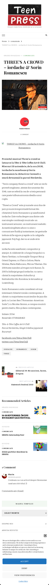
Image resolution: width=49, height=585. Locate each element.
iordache (8, 349)
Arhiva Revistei (10, 530)
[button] (45, 535)
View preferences (24, 575)
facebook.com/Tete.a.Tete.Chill (16, 338)
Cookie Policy (23, 581)
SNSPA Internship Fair (13, 435)
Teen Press (24, 129)
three (6, 354)
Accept (24, 561)
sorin (33, 349)
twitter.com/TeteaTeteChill (15, 342)
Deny (24, 568)
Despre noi (7, 524)
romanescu (21, 349)
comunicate (29, 56)
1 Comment (24, 134)
